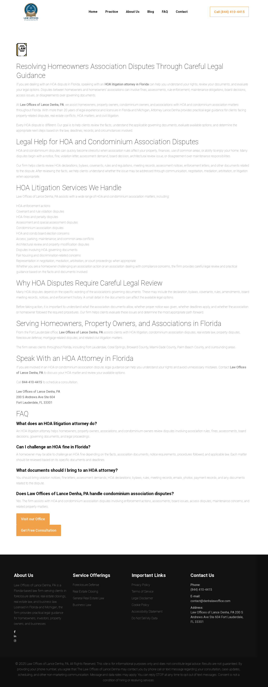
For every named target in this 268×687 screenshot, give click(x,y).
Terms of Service (142, 591)
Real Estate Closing (85, 591)
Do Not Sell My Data (145, 618)
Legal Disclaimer (142, 598)
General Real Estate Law (88, 598)
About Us (132, 12)
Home (93, 12)
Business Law (82, 605)
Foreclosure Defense (86, 585)
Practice (111, 12)
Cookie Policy (140, 605)
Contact (182, 12)
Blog (150, 12)
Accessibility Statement (147, 611)
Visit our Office (33, 519)
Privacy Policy (141, 585)
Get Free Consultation (38, 530)
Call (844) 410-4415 (229, 12)
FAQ (165, 12)
